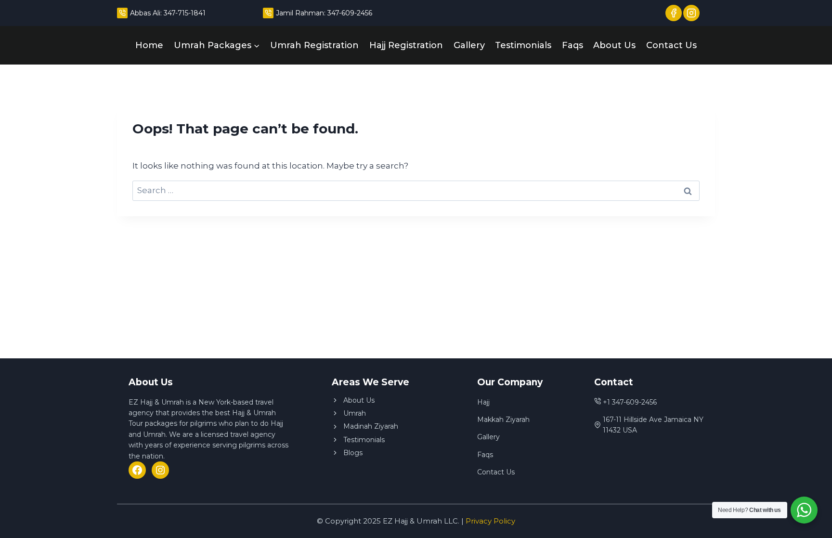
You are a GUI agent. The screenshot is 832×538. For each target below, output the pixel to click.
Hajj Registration (406, 45)
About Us (614, 45)
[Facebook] (137, 470)
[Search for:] (416, 190)
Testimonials (523, 45)
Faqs (572, 45)
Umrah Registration (314, 45)
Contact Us (671, 45)
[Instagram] (160, 470)
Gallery (469, 45)
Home (149, 45)
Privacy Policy (490, 520)
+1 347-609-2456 (630, 402)
